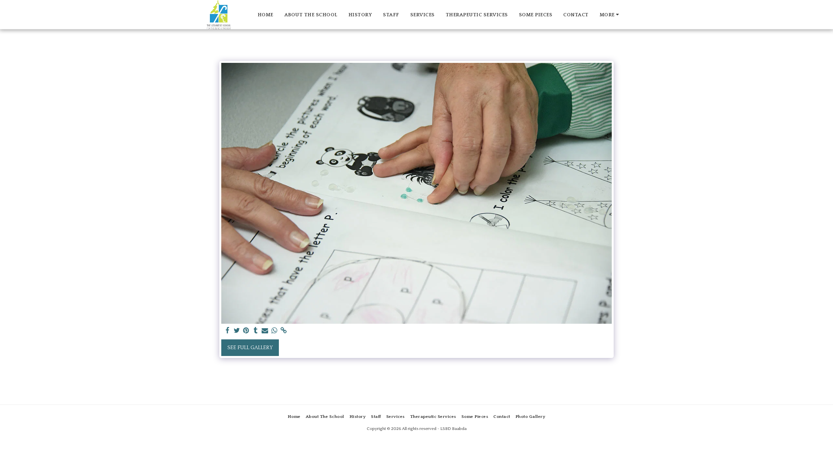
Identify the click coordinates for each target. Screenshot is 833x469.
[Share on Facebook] (227, 330)
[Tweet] (236, 330)
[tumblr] (255, 330)
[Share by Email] (265, 330)
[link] (283, 330)
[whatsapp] (274, 330)
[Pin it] (246, 330)
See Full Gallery (250, 347)
